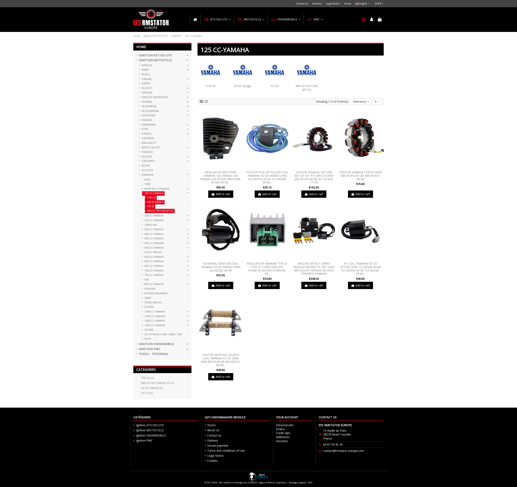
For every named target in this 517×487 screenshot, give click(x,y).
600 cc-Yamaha (154, 261)
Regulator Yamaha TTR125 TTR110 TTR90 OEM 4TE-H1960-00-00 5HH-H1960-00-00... (267, 269)
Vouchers (282, 441)
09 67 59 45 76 (333, 444)
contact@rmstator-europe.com (343, 451)
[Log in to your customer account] (371, 19)
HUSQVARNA (150, 111)
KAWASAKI (149, 124)
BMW (145, 70)
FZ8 (146, 279)
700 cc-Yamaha (154, 270)
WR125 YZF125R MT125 (306, 88)
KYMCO (147, 134)
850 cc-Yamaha (154, 284)
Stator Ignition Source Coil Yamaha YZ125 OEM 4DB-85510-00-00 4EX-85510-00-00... (220, 360)
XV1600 (148, 329)
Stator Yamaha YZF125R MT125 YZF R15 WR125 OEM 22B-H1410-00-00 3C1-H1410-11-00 (314, 177)
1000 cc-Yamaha (154, 311)
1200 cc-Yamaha (154, 320)
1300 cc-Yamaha (154, 325)
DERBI (146, 83)
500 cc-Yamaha (154, 247)
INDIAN (147, 120)
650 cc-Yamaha (154, 266)
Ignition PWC (149, 349)
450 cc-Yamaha (154, 243)
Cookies (212, 461)
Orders (280, 429)
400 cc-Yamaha (154, 234)
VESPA (146, 165)
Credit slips (283, 433)
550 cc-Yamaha (154, 257)
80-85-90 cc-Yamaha (156, 188)
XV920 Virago (153, 302)
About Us (213, 430)
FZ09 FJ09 (149, 288)
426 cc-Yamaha (154, 238)
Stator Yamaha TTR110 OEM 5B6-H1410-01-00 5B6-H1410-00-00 (360, 175)
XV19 (147, 339)
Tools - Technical (153, 354)
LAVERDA (148, 138)
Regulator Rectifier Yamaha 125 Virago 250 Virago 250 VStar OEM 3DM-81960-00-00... (220, 177)
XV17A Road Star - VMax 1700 (163, 334)
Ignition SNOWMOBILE (156, 344)
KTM (145, 129)
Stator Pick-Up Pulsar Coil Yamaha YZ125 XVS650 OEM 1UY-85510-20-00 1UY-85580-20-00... (267, 177)
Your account (287, 417)
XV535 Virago (153, 252)
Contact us (302, 3)
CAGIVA (146, 79)
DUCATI (147, 88)
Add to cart (223, 194)
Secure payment (217, 445)
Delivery (317, 3)
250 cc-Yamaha (154, 220)
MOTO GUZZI (151, 147)
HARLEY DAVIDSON (155, 97)
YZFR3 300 (150, 225)
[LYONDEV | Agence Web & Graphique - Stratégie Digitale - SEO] (258, 476)
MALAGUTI (149, 143)
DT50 (147, 179)
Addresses (283, 437)
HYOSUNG (148, 115)
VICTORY (147, 170)
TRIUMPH (148, 161)
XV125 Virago (242, 86)
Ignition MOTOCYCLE (155, 60)
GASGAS (147, 92)
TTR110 (210, 86)
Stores (211, 425)
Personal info (284, 425)
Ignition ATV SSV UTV (155, 55)
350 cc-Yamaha (154, 229)
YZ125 (274, 86)
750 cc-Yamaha (154, 275)
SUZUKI (147, 156)
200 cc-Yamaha (154, 215)
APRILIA (147, 65)
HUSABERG (149, 106)
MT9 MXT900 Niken (155, 293)
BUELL (146, 74)
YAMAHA (147, 175)
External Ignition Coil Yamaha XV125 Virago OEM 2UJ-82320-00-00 (220, 267)
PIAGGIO (147, 152)
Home (347, 3)
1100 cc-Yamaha (154, 316)
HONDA (147, 102)
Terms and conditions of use (226, 450)
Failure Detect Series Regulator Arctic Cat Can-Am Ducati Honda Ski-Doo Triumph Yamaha (314, 269)
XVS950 (148, 307)
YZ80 (147, 184)
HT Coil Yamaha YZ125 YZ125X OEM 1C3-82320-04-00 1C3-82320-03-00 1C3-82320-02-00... (360, 269)
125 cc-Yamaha (154, 193)
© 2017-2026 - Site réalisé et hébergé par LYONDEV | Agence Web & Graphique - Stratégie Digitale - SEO (258, 482)
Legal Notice (333, 3)
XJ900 (147, 298)
